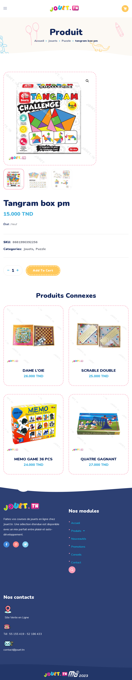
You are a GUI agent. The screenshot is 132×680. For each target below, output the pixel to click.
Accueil (39, 40)
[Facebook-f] (6, 544)
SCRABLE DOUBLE (98, 370)
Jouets (52, 40)
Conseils (76, 554)
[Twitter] (25, 544)
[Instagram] (16, 544)
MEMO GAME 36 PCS (33, 459)
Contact (76, 562)
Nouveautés (78, 538)
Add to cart (43, 270)
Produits (76, 530)
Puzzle (66, 40)
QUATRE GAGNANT (99, 459)
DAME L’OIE (33, 370)
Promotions (78, 546)
